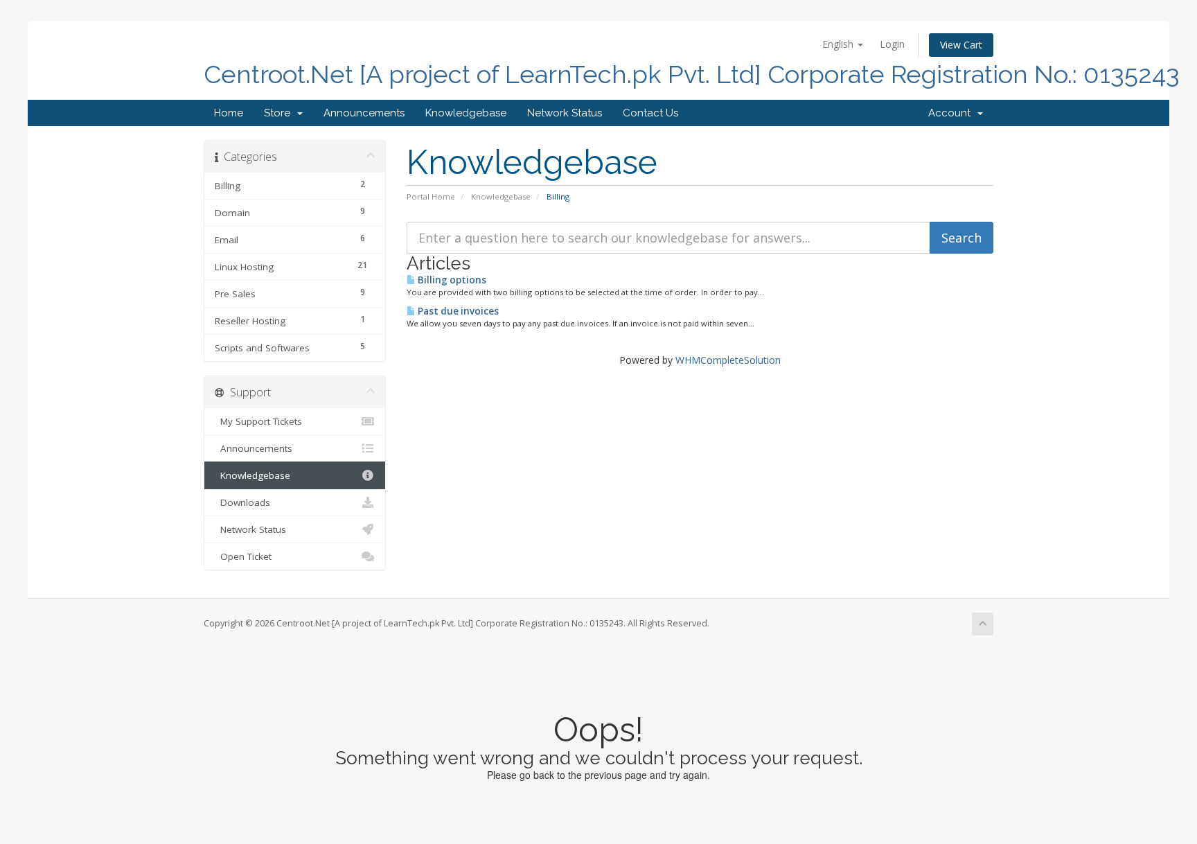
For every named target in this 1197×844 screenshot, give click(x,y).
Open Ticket (243, 556)
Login (892, 44)
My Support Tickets (258, 421)
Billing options (451, 280)
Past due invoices (457, 311)
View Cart (961, 44)
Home (228, 113)
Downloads (242, 502)
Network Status (564, 113)
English (839, 44)
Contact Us (650, 113)
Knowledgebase (465, 113)
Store (280, 113)
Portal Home (431, 196)
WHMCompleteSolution (728, 360)
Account (952, 113)
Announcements (364, 113)
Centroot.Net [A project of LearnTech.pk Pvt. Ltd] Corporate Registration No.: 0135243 (692, 74)
